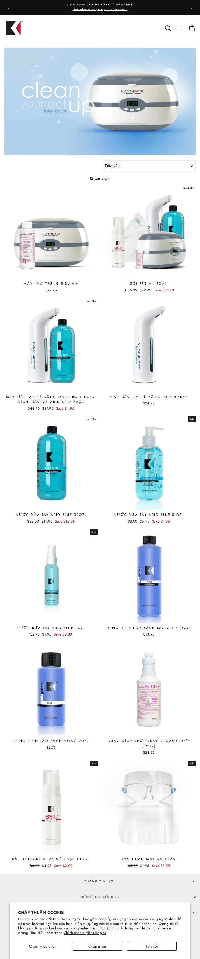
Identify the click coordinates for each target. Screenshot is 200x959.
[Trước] (8, 7)
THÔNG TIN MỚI (100, 881)
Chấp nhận (97, 946)
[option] (100, 7)
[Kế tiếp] (191, 7)
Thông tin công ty (100, 897)
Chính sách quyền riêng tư (85, 932)
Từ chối (152, 946)
